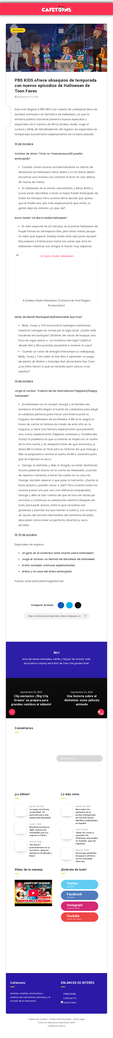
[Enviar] (98, 758)
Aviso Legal (78, 1019)
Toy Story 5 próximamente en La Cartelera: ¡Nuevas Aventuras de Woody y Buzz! (40, 850)
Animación (18, 30)
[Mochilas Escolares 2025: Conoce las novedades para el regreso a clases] (20, 828)
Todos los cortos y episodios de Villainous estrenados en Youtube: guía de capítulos (87, 838)
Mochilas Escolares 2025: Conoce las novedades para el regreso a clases (39, 831)
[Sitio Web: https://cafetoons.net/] (53, 671)
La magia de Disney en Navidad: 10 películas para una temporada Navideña (40, 813)
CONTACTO (69, 998)
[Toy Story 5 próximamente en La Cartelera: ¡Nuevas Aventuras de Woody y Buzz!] (20, 846)
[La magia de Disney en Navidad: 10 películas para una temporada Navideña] (20, 810)
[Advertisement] (33, 769)
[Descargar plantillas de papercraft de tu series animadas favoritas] (67, 854)
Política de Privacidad (60, 1019)
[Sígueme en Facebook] (60, 671)
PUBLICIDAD (69, 993)
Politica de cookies (37, 1019)
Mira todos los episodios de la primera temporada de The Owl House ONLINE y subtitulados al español (87, 816)
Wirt (56, 652)
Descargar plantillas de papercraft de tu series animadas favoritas (86, 857)
